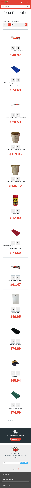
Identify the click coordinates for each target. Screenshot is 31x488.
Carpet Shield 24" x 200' (15, 51)
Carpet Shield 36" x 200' (15, 280)
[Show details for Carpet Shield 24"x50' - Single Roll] (15, 104)
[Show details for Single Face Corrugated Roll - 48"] (15, 136)
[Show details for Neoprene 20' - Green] (15, 395)
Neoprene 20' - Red (15, 248)
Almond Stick (15, 213)
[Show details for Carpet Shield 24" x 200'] (15, 38)
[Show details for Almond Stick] (15, 200)
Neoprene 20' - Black (15, 344)
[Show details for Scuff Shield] (15, 299)
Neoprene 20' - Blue (15, 86)
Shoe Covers (15, 376)
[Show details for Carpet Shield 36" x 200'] (15, 267)
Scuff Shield (15, 312)
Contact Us (15, 439)
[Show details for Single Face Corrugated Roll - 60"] (15, 168)
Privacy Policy (15, 485)
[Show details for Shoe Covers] (15, 363)
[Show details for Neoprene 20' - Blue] (15, 69)
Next (11, 421)
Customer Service (15, 479)
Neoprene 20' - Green (15, 408)
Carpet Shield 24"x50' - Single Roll (16, 117)
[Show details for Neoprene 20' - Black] (15, 331)
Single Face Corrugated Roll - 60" (15, 181)
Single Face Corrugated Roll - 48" (15, 149)
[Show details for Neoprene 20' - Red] (15, 232)
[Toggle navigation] (2, 2)
